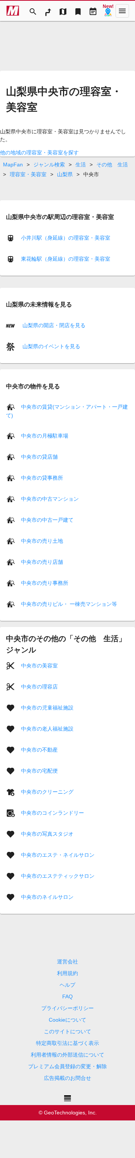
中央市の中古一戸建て (47, 520)
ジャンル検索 (49, 165)
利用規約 (67, 973)
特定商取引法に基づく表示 (67, 1043)
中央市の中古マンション (50, 499)
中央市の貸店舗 (39, 457)
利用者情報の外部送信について (67, 1055)
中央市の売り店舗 (42, 562)
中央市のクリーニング (47, 792)
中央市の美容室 (39, 666)
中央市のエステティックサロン (57, 876)
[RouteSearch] (48, 10)
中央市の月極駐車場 (44, 436)
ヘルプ (67, 985)
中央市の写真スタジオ (47, 834)
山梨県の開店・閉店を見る (53, 325)
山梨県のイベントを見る (50, 346)
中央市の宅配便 (39, 771)
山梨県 (65, 174)
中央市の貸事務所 (42, 478)
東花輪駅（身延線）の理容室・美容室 (65, 259)
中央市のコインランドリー (52, 813)
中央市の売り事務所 (44, 583)
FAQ (67, 996)
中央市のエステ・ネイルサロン (57, 855)
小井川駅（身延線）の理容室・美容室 (65, 238)
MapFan (13, 165)
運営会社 (67, 962)
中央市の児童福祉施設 (47, 708)
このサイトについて (67, 1031)
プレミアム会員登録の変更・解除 (67, 1066)
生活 (80, 165)
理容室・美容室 (28, 174)
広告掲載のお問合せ (67, 1078)
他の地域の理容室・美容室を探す (39, 152)
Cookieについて (67, 1020)
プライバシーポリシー (67, 1008)
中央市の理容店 (39, 687)
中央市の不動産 (39, 750)
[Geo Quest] (108, 10)
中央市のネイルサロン (47, 897)
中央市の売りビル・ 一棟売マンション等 (69, 604)
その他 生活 (112, 165)
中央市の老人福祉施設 (47, 729)
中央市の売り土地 (42, 541)
